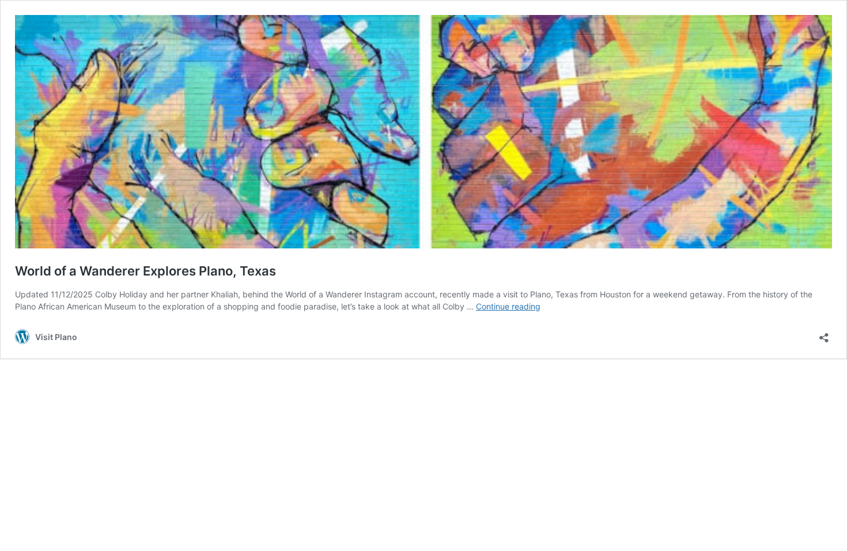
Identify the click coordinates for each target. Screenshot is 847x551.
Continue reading (508, 306)
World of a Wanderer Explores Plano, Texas (145, 270)
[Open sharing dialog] (824, 334)
